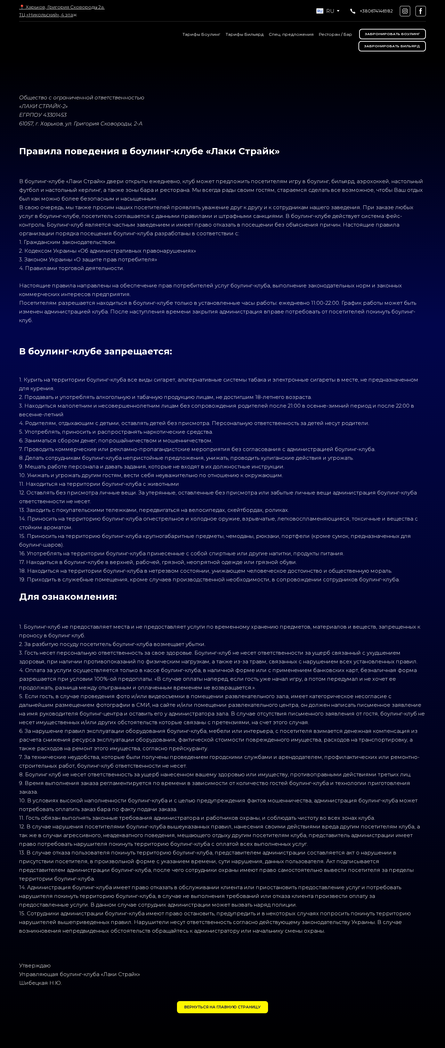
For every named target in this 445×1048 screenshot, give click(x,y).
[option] (325, 11)
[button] (371, 11)
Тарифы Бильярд (245, 34)
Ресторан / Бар (335, 34)
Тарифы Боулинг (201, 34)
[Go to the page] (49, 40)
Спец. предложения (291, 34)
